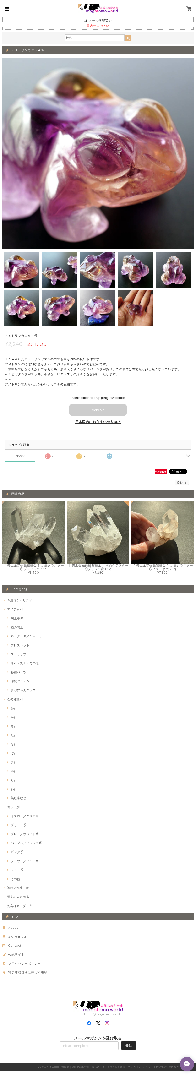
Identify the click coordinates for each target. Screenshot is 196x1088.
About (13, 927)
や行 (14, 771)
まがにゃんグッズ (23, 690)
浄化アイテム (20, 681)
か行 (14, 717)
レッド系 (17, 870)
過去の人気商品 (18, 897)
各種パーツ (18, 672)
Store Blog (17, 936)
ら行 (14, 780)
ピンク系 (17, 852)
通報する (182, 482)
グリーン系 (18, 825)
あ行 (14, 708)
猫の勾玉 (17, 627)
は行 (14, 753)
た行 (14, 735)
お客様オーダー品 (19, 906)
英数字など (18, 798)
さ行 (14, 726)
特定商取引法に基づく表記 (27, 972)
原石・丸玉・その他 (25, 663)
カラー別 (13, 807)
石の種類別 (15, 699)
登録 (128, 1045)
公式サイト (16, 954)
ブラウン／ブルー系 (25, 861)
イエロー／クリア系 (25, 816)
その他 (15, 879)
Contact (14, 945)
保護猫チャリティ (19, 600)
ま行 (14, 762)
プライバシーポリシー (24, 963)
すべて (21, 455)
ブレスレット (20, 645)
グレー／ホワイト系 (25, 834)
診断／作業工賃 (18, 888)
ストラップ (18, 654)
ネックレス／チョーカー (28, 636)
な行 (14, 744)
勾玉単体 (17, 618)
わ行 (14, 789)
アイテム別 (15, 609)
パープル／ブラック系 (26, 843)
